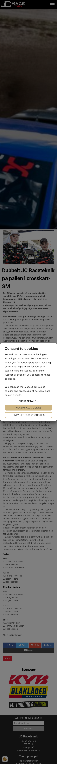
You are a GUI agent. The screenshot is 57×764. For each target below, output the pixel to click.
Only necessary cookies (29, 415)
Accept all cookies (28, 407)
